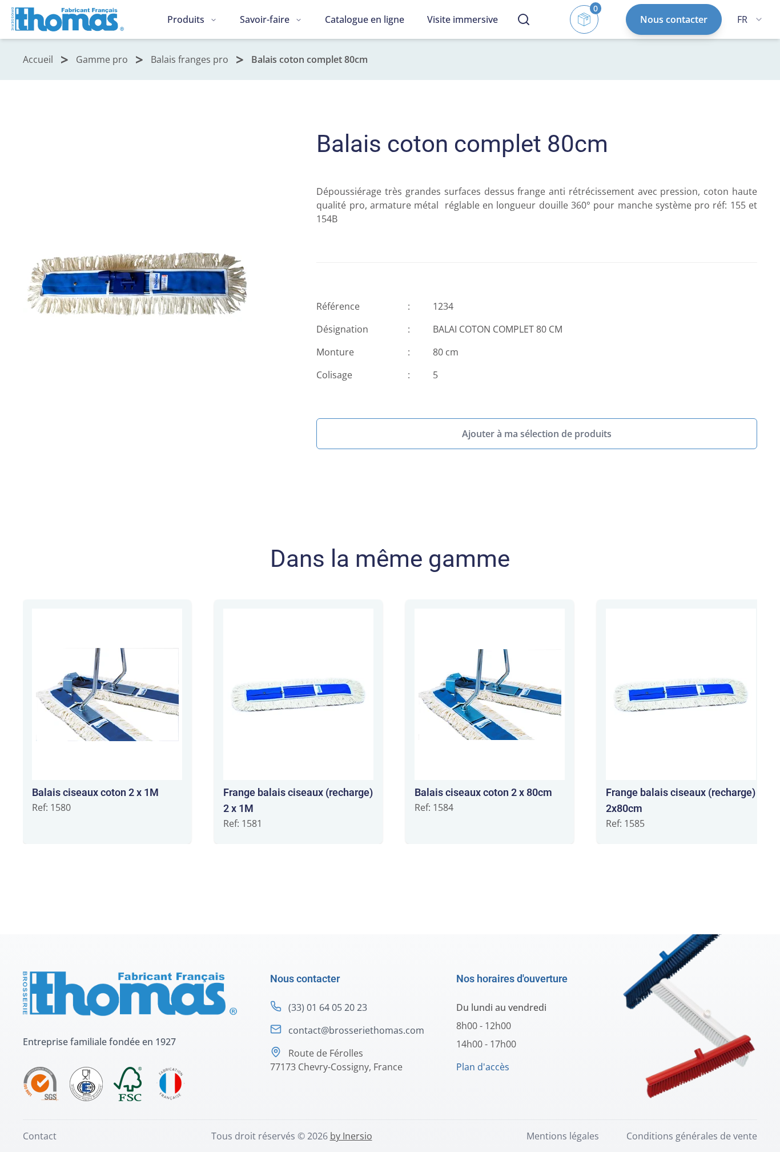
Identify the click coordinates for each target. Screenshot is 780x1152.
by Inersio (351, 1136)
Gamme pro (102, 59)
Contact (40, 1136)
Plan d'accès (482, 1067)
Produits (185, 19)
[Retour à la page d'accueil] (67, 19)
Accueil (38, 59)
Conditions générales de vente (691, 1136)
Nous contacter (673, 19)
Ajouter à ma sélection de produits (537, 433)
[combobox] (750, 19)
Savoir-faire (265, 19)
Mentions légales (562, 1136)
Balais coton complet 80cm (309, 59)
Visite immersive (462, 19)
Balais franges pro (189, 59)
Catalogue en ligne (364, 19)
